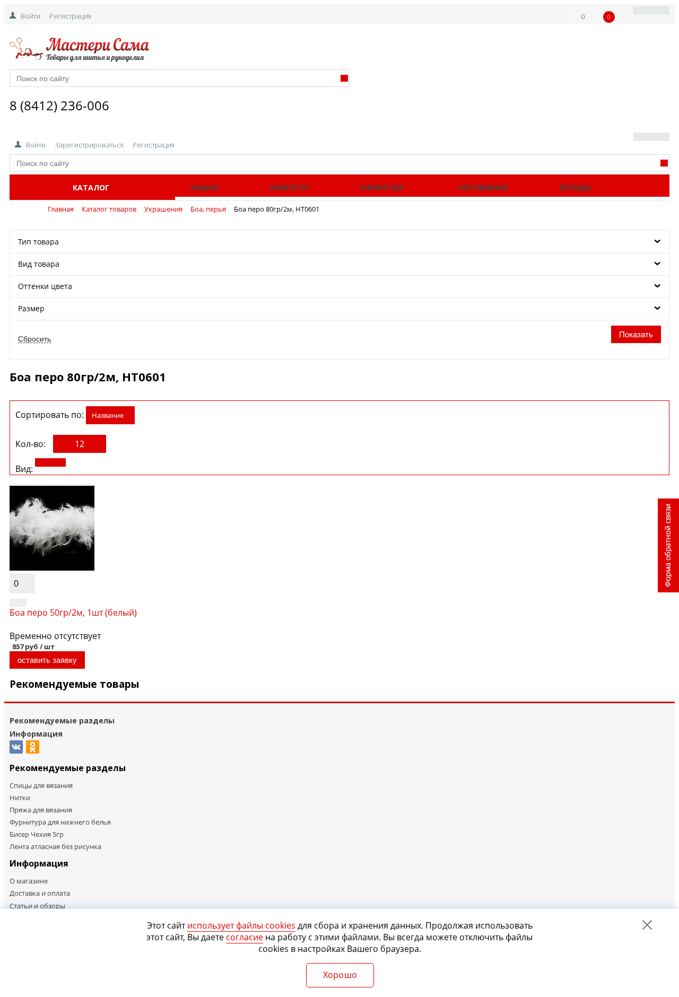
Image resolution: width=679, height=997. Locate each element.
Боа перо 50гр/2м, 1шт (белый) (73, 612)
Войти (30, 16)
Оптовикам (483, 187)
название (108, 415)
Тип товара (38, 242)
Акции (204, 187)
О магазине (29, 881)
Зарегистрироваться (89, 145)
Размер (31, 308)
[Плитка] (50, 462)
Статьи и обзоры (37, 906)
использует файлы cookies (241, 925)
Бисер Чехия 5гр (37, 834)
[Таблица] (126, 462)
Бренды (575, 187)
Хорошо (340, 975)
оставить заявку (47, 659)
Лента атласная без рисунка (55, 846)
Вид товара (38, 264)
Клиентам (381, 187)
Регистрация (70, 16)
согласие (244, 937)
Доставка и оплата (40, 893)
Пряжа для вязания (41, 810)
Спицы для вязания (41, 785)
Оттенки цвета (45, 286)
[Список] (88, 462)
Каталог (91, 187)
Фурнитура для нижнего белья (60, 822)
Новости (289, 187)
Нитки (20, 797)
